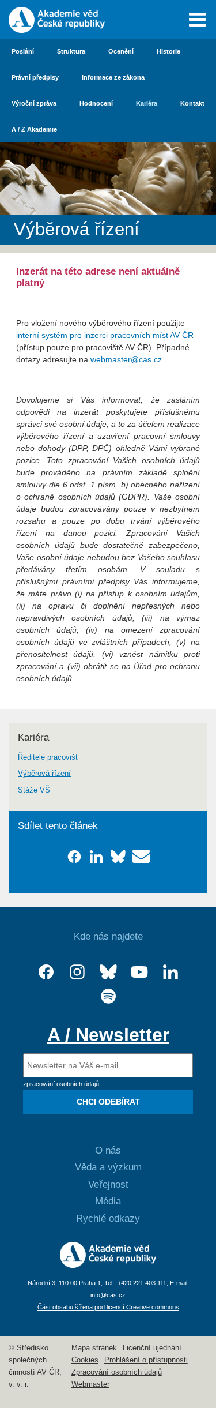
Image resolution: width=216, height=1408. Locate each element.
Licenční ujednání (152, 1348)
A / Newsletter (108, 1034)
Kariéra (146, 103)
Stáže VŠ (34, 790)
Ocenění (121, 51)
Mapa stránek (94, 1348)
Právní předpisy (35, 77)
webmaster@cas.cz (126, 359)
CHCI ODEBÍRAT (108, 1101)
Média (108, 1201)
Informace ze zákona (113, 77)
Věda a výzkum (108, 1167)
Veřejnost (108, 1184)
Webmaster (90, 1384)
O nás (108, 1150)
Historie (168, 51)
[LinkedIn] (170, 972)
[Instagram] (77, 972)
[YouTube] (139, 972)
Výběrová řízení (44, 773)
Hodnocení (96, 103)
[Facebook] (46, 972)
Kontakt (192, 103)
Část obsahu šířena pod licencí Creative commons (108, 1307)
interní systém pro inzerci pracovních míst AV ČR (105, 335)
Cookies (84, 1360)
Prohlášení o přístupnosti (146, 1360)
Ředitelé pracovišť (48, 757)
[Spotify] (108, 996)
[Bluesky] (108, 972)
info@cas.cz (108, 1294)
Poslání (23, 51)
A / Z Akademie (34, 129)
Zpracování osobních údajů (116, 1372)
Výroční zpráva (34, 103)
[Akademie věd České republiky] (108, 1265)
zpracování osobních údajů (61, 1083)
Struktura (71, 51)
